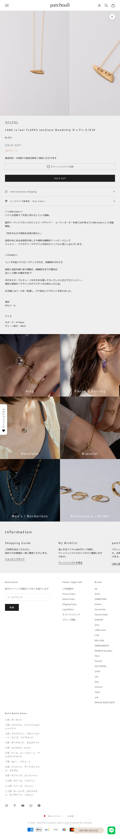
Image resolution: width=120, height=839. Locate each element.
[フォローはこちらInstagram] (6, 805)
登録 (12, 607)
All (96, 588)
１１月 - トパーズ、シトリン (19, 785)
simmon (98, 686)
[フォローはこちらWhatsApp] (30, 805)
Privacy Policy (68, 593)
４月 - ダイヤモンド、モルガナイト (22, 742)
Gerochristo (100, 609)
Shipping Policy (69, 604)
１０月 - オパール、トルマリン (20, 780)
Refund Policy (68, 599)
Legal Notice (68, 609)
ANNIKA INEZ (101, 599)
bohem (98, 604)
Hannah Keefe (101, 614)
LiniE (97, 635)
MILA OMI (99, 640)
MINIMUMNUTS (102, 645)
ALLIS (97, 593)
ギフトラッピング (71, 614)
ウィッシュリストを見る (70, 562)
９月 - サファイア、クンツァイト (21, 775)
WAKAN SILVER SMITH (105, 702)
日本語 (71, 816)
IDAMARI (99, 619)
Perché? (98, 661)
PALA (97, 655)
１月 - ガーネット (13, 719)
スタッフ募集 (68, 619)
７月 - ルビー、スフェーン (18, 761)
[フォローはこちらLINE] (39, 805)
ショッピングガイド (15, 559)
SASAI (97, 671)
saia (96, 676)
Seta (97, 681)
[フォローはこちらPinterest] (14, 805)
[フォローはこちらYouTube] (22, 805)
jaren (97, 624)
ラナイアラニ (11, 122)
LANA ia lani (100, 629)
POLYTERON (100, 666)
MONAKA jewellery (103, 650)
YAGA (97, 692)
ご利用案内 (67, 588)
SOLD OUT (60, 178)
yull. (96, 697)
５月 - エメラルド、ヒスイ (18, 747)
